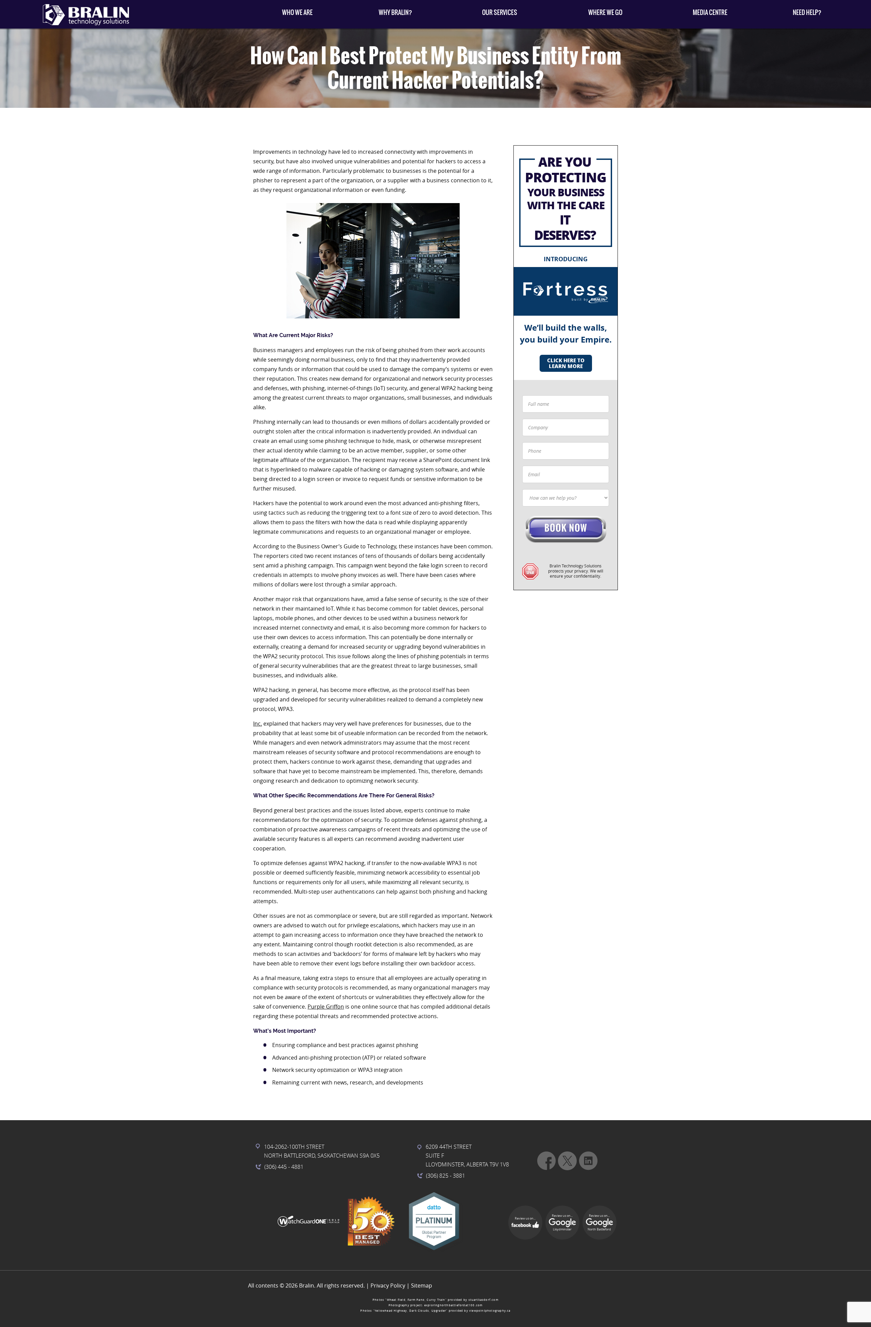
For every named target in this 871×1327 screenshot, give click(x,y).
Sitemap (421, 1285)
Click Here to (566, 363)
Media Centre (710, 12)
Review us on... (525, 1218)
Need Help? (807, 12)
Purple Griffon (326, 1006)
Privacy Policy (388, 1285)
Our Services (499, 12)
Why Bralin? (395, 12)
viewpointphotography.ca (490, 1310)
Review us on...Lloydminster (562, 1222)
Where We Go (605, 12)
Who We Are (297, 12)
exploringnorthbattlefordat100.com (453, 1305)
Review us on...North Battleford (599, 1222)
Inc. (257, 723)
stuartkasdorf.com (483, 1299)
